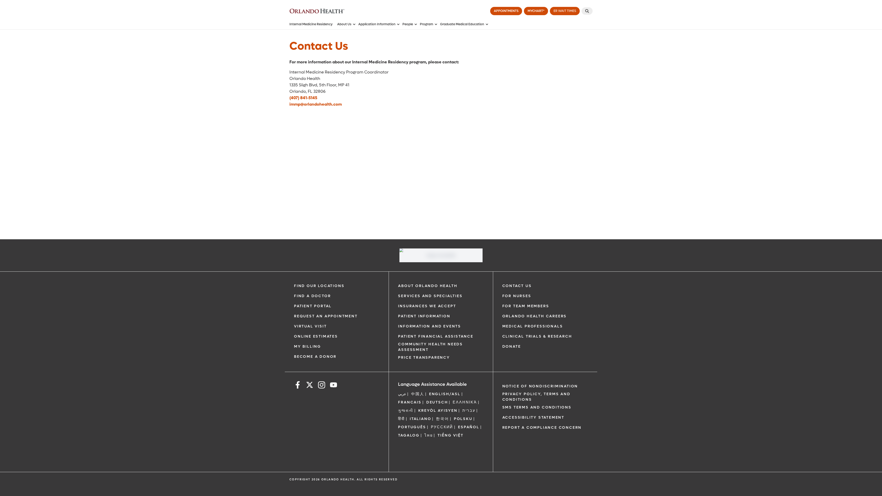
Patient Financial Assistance (435, 336)
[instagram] (321, 385)
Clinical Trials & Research (537, 336)
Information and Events (429, 326)
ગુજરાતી (405, 410)
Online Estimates (316, 336)
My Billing (307, 346)
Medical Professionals (532, 326)
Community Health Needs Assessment (430, 347)
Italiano (420, 418)
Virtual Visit (310, 326)
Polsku (463, 418)
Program (426, 24)
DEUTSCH (437, 402)
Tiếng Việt (450, 435)
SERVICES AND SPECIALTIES (430, 295)
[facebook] (297, 385)
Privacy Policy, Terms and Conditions (536, 397)
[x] (309, 385)
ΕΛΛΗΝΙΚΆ (465, 402)
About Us (344, 24)
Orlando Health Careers (534, 316)
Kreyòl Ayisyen (438, 410)
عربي (402, 394)
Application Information (377, 24)
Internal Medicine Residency (311, 24)
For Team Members (525, 306)
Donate (511, 346)
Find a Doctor (312, 295)
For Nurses (516, 295)
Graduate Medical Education (462, 24)
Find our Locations (319, 285)
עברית (468, 410)
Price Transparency (424, 357)
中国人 (417, 394)
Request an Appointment (326, 316)
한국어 (442, 418)
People (407, 24)
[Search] (587, 11)
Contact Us (517, 285)
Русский (442, 427)
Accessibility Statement (533, 417)
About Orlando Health (427, 285)
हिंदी (401, 418)
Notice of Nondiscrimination (540, 386)
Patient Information (424, 316)
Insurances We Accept (427, 306)
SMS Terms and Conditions (536, 407)
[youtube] (333, 385)
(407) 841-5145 (303, 98)
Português (412, 427)
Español (468, 427)
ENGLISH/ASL (445, 394)
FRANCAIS (409, 402)
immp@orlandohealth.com (315, 104)
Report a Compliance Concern (542, 427)
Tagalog (409, 435)
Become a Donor (315, 356)
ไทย (428, 435)
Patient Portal (313, 306)
